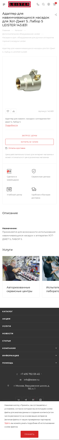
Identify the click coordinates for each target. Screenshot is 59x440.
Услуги (6, 326)
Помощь (7, 363)
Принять (29, 434)
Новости (7, 333)
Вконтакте (18, 400)
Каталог (7, 311)
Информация (10, 355)
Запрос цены (29, 136)
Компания (9, 348)
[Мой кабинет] (48, 4)
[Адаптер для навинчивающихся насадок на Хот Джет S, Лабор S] (29, 82)
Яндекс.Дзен (40, 400)
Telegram (26, 400)
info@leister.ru (31, 379)
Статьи (6, 341)
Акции (6, 319)
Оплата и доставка (16, 148)
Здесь (7, 423)
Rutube (33, 400)
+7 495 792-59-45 (30, 374)
